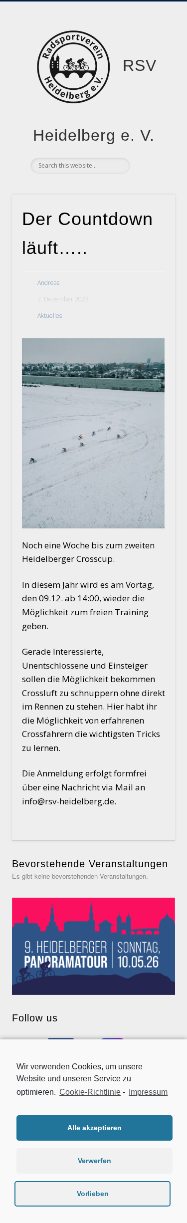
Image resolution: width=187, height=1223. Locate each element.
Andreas (48, 282)
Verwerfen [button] (94, 1161)
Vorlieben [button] (93, 1194)
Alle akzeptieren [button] (94, 1128)
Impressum (148, 1092)
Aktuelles (49, 315)
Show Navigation (151, 89)
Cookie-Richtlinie (90, 1092)
